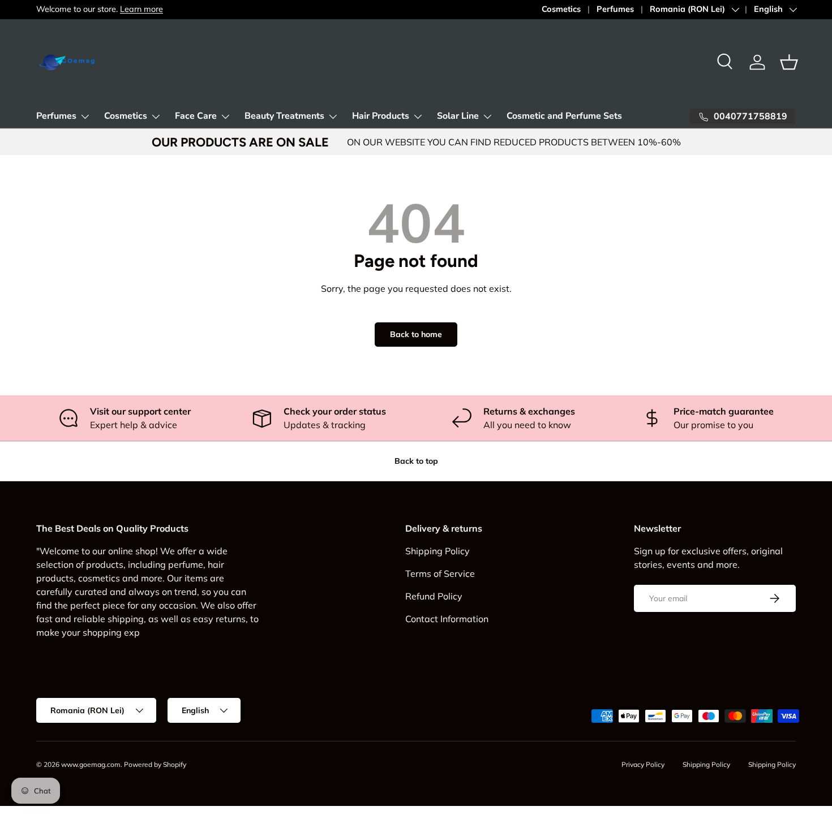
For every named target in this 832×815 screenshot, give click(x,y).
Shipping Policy (437, 551)
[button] (789, 62)
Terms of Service (440, 573)
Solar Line (458, 116)
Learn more (141, 9)
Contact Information (446, 618)
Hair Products (380, 116)
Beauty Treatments (284, 116)
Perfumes (615, 9)
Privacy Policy (642, 764)
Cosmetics (561, 9)
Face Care (196, 116)
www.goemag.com (91, 764)
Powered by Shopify (155, 764)
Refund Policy (433, 596)
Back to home (416, 334)
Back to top (416, 461)
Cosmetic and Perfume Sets (564, 116)
